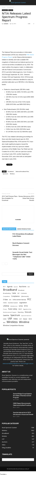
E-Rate (5, 300)
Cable (14, 293)
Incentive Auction (13, 303)
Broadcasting (7, 293)
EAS (10, 300)
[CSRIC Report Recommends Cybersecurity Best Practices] (7, 405)
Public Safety (12, 309)
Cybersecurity (25, 296)
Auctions (22, 287)
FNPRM (5, 302)
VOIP (20, 319)
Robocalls (28, 312)
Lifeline (6, 306)
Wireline (24, 322)
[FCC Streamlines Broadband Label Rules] (7, 236)
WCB (30, 319)
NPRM (21, 306)
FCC (29, 299)
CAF (18, 293)
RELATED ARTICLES (9, 229)
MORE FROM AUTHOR (24, 229)
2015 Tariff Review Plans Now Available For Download (9, 198)
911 (4, 287)
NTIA (26, 306)
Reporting (20, 312)
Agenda (9, 287)
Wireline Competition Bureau (13, 325)
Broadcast (21, 290)
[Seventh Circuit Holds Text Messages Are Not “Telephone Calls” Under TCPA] (7, 254)
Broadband (10, 7)
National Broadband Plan (22, 171)
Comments (24, 293)
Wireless (10, 10)
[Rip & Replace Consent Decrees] (7, 245)
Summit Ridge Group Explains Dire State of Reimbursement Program (22, 395)
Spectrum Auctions (26, 315)
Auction (16, 286)
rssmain (6, 23)
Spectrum (5, 173)
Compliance (15, 296)
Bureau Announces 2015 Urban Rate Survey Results (26, 198)
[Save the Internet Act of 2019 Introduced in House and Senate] (7, 415)
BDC (29, 286)
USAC (5, 319)
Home (3, 7)
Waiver (25, 319)
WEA (4, 322)
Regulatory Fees (27, 309)
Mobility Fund (13, 306)
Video (15, 319)
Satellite (6, 315)
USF (10, 319)
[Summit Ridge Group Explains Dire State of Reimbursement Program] (7, 396)
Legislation (23, 303)
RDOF (20, 309)
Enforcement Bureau (19, 300)
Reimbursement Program (9, 312)
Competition (6, 296)
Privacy (5, 309)
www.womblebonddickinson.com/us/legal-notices (18, 363)
